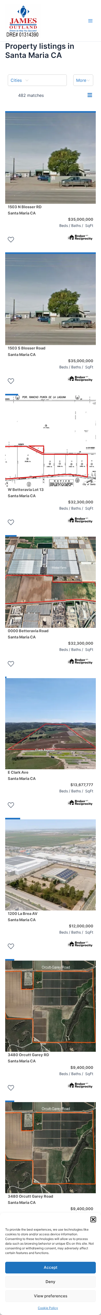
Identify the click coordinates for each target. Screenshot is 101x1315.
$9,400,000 (81, 1067)
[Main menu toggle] (90, 20)
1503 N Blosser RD (25, 210)
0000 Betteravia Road (28, 634)
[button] (93, 1219)
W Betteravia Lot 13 (26, 492)
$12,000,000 (81, 926)
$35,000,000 (80, 219)
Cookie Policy (48, 1308)
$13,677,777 (81, 785)
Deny (50, 1281)
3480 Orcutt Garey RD (28, 1058)
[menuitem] (37, 80)
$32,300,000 (80, 502)
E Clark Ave (22, 775)
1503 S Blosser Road (26, 351)
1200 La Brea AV (23, 916)
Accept (50, 1267)
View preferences (50, 1295)
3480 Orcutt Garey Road (30, 1199)
